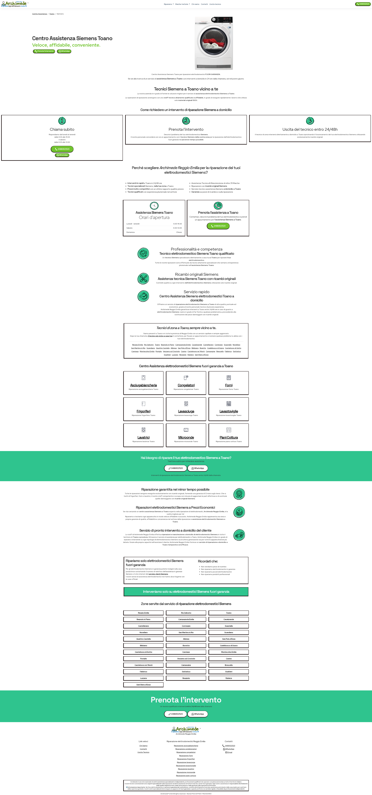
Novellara (236, 345)
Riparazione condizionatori (186, 749)
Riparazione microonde (186, 772)
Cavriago (135, 351)
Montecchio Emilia (147, 351)
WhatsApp (65, 51)
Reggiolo (182, 355)
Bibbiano (195, 348)
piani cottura (229, 437)
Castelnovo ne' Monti (196, 351)
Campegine (210, 351)
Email (229, 752)
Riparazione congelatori (186, 752)
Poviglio (159, 351)
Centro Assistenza (39, 14)
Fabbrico (228, 351)
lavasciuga (186, 411)
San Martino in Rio (138, 348)
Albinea (174, 348)
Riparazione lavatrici (186, 769)
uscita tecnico (215, 4)
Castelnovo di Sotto (233, 348)
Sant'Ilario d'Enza (201, 355)
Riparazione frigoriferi (186, 759)
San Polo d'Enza (184, 348)
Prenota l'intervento (45, 51)
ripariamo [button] (168, 4)
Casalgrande (197, 345)
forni (228, 385)
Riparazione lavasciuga (186, 762)
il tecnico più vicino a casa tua (160, 336)
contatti (204, 4)
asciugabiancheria (143, 385)
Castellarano (208, 345)
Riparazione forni (186, 755)
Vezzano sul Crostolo (171, 351)
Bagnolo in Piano (167, 345)
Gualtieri (167, 355)
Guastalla (228, 345)
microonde (186, 437)
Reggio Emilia (137, 345)
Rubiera (191, 355)
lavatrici (143, 437)
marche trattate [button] (182, 4)
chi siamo (195, 4)
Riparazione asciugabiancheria (186, 746)
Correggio (219, 345)
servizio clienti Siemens (158, 574)
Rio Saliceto (149, 345)
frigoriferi (143, 411)
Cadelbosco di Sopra (215, 348)
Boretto (203, 348)
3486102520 (364, 4)
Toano (51, 14)
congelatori (186, 385)
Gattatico (237, 351)
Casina (183, 351)
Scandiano (151, 348)
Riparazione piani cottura (186, 775)
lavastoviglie (229, 411)
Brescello (220, 351)
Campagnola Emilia (183, 345)
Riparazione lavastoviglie (186, 765)
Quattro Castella (163, 348)
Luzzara (175, 355)
